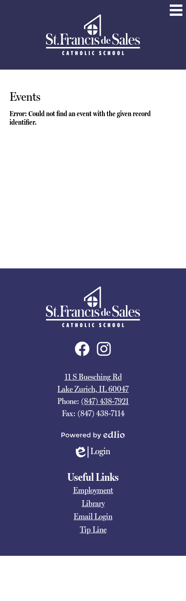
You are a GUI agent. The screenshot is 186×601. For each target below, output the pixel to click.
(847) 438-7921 (105, 401)
